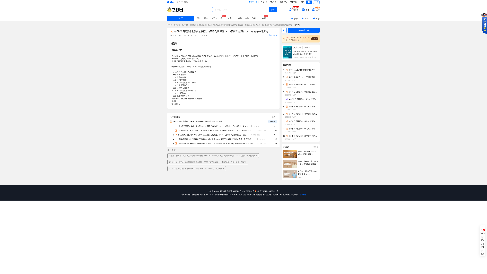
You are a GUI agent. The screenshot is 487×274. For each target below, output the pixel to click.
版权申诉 (303, 195)
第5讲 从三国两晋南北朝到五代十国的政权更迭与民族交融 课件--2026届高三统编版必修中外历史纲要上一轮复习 (303, 70)
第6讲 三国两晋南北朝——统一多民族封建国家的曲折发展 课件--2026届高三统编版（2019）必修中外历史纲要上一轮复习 (303, 84)
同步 (199, 18)
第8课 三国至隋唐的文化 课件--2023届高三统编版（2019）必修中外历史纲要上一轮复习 (213, 126)
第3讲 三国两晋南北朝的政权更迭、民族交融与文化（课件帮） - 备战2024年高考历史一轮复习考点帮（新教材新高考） (303, 121)
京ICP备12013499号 (234, 191)
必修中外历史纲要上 (204, 25)
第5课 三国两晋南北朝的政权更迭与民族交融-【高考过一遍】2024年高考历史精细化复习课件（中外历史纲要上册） (303, 129)
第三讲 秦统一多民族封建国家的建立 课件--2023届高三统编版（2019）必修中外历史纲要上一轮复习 (216, 143)
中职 (264, 18)
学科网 (169, 25)
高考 (206, 18)
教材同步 (185, 25)
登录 (309, 2)
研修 (296, 19)
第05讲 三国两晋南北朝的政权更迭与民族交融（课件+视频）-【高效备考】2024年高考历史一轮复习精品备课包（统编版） (303, 99)
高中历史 (177, 25)
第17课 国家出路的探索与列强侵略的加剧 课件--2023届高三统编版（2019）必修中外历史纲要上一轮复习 (216, 139)
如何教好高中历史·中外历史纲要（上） (307, 172)
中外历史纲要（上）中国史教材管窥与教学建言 (308, 162)
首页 (181, 18)
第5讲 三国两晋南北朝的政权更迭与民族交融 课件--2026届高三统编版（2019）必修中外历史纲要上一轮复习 (303, 92)
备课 (307, 19)
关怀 (302, 2)
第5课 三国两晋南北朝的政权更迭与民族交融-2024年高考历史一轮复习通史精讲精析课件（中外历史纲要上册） (303, 136)
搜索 (272, 9)
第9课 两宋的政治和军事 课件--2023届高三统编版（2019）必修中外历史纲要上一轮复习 (213, 135)
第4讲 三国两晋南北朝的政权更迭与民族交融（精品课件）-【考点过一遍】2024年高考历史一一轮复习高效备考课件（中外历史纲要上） (303, 114)
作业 (222, 18)
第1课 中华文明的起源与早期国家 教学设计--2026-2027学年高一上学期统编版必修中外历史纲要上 (208, 162)
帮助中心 (264, 2)
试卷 (230, 18)
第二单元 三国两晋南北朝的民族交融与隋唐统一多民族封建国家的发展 (236, 25)
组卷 (318, 19)
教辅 (254, 18)
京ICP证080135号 (248, 191)
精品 (240, 18)
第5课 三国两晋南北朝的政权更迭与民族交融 (277, 25)
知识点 (214, 18)
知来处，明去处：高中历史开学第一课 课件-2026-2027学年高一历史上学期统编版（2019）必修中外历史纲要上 (213, 156)
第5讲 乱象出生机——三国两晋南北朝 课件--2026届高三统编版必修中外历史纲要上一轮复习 (303, 77)
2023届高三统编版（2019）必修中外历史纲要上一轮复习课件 (197, 121)
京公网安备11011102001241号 (267, 191)
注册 (316, 2)
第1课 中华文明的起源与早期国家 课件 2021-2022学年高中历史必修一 (196, 169)
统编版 (192, 25)
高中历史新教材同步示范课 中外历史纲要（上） (308, 152)
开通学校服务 (254, 2)
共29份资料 (272, 121)
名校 (247, 18)
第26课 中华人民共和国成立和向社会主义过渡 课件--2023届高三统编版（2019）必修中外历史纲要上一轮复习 (216, 131)
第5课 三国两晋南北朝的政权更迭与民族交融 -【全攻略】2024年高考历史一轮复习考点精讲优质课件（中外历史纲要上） (303, 107)
